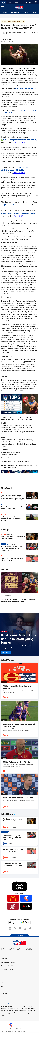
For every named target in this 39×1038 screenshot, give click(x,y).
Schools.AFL (4, 993)
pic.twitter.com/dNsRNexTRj (25, 140)
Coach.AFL (4, 986)
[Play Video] (19, 55)
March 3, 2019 (19, 142)
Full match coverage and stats (26, 88)
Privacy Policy (19, 948)
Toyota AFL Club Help (7, 965)
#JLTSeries (8, 140)
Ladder (26, 12)
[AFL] (3, 3)
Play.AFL (3, 982)
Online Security (22, 1031)
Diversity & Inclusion (7, 969)
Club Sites (28, 2)
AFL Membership (6, 997)
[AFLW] (10, 3)
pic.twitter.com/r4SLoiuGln (12, 170)
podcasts (8, 595)
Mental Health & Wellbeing (8, 962)
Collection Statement (29, 948)
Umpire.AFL (4, 989)
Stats (34, 12)
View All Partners (18, 913)
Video (5, 12)
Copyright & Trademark (8, 1031)
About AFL (4, 958)
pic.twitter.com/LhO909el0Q (23, 213)
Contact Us (4, 973)
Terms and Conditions (17, 1028)
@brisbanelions (10, 205)
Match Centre (15, 12)
